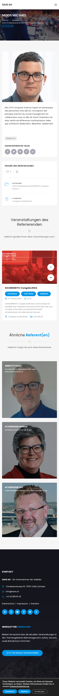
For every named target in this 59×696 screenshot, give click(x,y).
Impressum (22, 603)
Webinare (44, 294)
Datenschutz (8, 603)
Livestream (28, 294)
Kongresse (12, 294)
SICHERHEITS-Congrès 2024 (21, 288)
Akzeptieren (9, 691)
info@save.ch (12, 591)
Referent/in (10, 138)
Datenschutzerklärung (19, 686)
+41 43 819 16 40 (13, 596)
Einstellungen (40, 691)
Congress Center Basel (22, 201)
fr (50, 267)
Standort (35, 603)
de (51, 277)
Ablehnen (24, 691)
